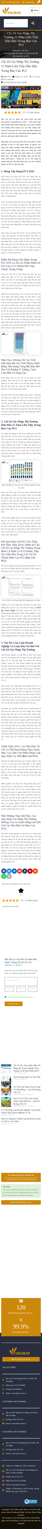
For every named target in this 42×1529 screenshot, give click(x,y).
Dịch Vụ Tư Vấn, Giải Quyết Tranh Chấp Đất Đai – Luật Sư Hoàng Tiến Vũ (26, 1101)
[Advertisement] (21, 930)
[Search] (33, 23)
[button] (3, 871)
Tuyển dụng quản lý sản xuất (26, 1077)
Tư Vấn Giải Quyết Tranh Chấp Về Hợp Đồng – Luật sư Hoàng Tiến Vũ (27, 1089)
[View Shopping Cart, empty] (38, 2)
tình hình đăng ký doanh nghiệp (15, 82)
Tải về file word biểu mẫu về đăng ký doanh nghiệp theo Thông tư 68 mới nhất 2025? (26, 1068)
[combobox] (16, 23)
